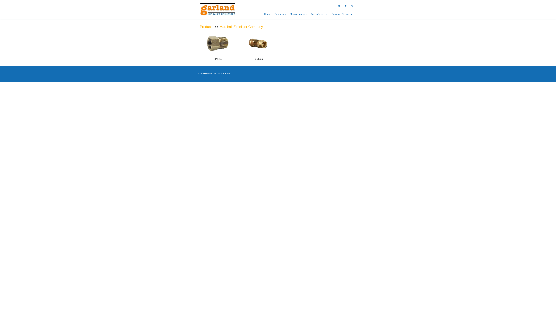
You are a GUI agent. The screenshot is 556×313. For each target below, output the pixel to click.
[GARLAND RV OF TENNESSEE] (218, 9)
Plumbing (258, 59)
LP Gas (218, 59)
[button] (339, 6)
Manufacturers (297, 14)
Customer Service (340, 14)
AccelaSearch (318, 14)
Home (267, 14)
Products (279, 14)
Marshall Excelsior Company (241, 27)
